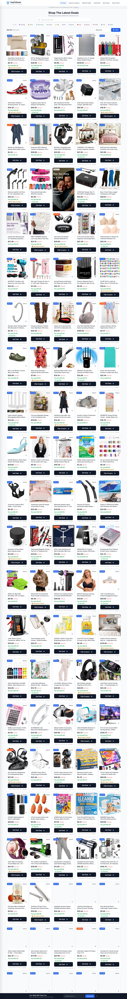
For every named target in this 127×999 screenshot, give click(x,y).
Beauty (88, 24)
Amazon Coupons (74, 3)
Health (96, 24)
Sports (72, 24)
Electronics (41, 24)
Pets (58, 24)
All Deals (63, 3)
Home (31, 24)
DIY (65, 24)
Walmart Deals (86, 3)
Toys (80, 24)
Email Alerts (116, 3)
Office (111, 24)
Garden (50, 24)
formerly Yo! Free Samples (15, 4)
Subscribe (90, 996)
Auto (104, 24)
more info (76, 7)
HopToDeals (15, 2)
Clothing (23, 24)
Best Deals (106, 3)
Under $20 (97, 3)
